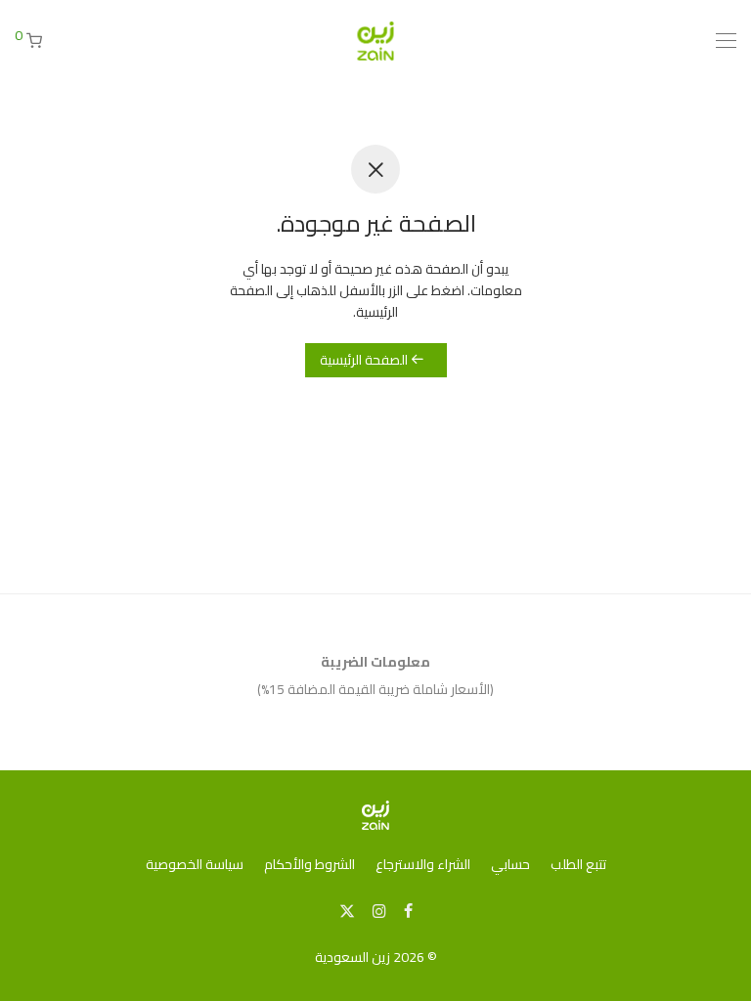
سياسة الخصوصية (194, 864)
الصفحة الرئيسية (365, 359)
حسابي (510, 864)
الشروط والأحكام (309, 864)
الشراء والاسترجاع (423, 864)
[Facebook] (408, 910)
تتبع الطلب (578, 864)
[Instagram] (379, 910)
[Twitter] (347, 910)
